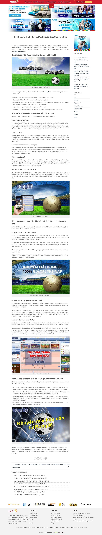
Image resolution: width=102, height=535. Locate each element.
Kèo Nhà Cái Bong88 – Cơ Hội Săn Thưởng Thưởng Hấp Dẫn (30, 492)
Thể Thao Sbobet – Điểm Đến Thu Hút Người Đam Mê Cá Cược (30, 484)
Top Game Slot (78, 108)
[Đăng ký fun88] (82, 42)
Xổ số (75, 111)
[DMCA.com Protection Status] (59, 532)
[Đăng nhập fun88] (73, 25)
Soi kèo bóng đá (78, 106)
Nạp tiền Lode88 (38, 2)
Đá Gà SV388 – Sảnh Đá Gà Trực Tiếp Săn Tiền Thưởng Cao (29, 475)
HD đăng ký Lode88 (31, 6)
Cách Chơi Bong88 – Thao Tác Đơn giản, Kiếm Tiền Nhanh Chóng (30, 489)
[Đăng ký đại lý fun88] (29, 11)
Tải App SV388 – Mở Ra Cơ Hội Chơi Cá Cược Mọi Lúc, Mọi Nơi (30, 478)
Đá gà (75, 117)
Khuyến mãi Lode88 (64, 2)
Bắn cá (76, 114)
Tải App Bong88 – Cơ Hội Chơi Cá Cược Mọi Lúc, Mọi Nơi (29, 494)
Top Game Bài (77, 103)
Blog (51, 6)
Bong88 (20, 47)
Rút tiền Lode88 (51, 2)
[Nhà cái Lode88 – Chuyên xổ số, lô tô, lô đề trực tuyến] (15, 2)
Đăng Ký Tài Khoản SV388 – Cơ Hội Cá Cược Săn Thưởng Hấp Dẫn (31, 481)
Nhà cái (76, 100)
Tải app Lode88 (43, 6)
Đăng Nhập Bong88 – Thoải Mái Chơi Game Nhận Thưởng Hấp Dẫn (31, 486)
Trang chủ (28, 2)
